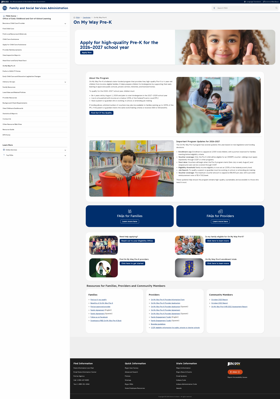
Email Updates (181, 376)
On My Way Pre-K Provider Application (165, 303)
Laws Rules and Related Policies (14, 92)
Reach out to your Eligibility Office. (137, 241)
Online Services (11, 150)
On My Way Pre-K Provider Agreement (165, 310)
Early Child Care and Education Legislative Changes (22, 76)
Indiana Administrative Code (186, 384)
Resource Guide (8, 129)
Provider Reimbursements (12, 50)
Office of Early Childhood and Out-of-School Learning (27, 18)
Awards (179, 388)
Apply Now (87, 52)
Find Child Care (8, 29)
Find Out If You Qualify (101, 113)
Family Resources (9, 87)
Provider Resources (10, 98)
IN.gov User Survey (131, 368)
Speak (235, 372)
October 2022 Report (219, 303)
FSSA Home (11, 16)
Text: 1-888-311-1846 (81, 384)
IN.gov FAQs (129, 384)
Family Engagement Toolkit (161, 317)
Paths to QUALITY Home (11, 71)
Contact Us (7, 119)
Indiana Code (181, 380)
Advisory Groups (9, 82)
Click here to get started (132, 263)
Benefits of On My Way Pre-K (102, 303)
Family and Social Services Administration (39, 8)
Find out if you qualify (99, 300)
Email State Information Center (85, 372)
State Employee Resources (135, 388)
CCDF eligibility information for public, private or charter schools (175, 328)
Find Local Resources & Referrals (14, 34)
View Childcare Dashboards (13, 108)
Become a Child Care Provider (14, 23)
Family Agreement (97, 310)
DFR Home (6, 135)
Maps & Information (183, 368)
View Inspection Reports (11, 55)
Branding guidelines (158, 324)
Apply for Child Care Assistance (14, 45)
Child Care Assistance (11, 39)
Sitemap (128, 380)
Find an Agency (79, 376)
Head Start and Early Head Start (15, 61)
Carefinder (87, 17)
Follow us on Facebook (99, 317)
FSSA (78, 17)
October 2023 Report (219, 300)
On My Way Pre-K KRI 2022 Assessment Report (229, 307)
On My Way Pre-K (9, 66)
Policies (127, 376)
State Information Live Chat (84, 368)
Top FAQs (9, 155)
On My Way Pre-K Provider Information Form (168, 300)
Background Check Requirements (15, 103)
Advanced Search (131, 372)
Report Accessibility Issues (237, 377)
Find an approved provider (100, 307)
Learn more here (129, 221)
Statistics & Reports (10, 114)
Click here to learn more (218, 241)
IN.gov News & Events (184, 372)
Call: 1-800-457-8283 (81, 380)
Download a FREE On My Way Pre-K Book (106, 321)
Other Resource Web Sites (12, 124)
